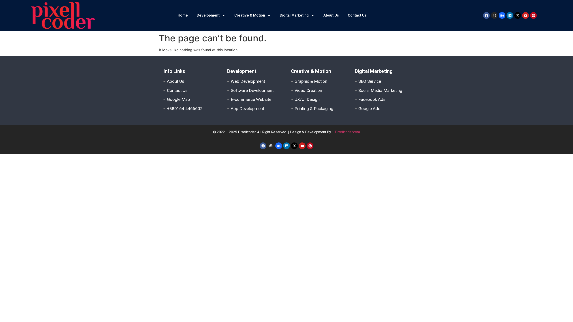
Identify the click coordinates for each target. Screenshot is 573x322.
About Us (331, 15)
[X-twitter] (517, 15)
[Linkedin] (510, 15)
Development (208, 15)
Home (183, 15)
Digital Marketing (294, 15)
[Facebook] (486, 15)
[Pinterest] (533, 15)
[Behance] (502, 15)
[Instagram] (494, 15)
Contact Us (357, 15)
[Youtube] (525, 15)
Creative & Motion (249, 15)
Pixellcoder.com (347, 132)
